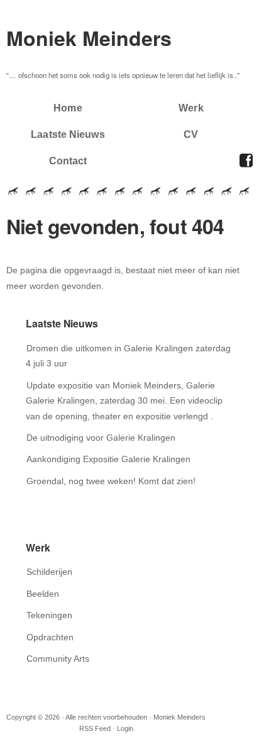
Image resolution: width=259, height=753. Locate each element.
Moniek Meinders (89, 37)
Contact (68, 161)
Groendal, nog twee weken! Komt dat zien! (111, 481)
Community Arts (57, 659)
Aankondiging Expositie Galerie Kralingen (108, 459)
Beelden (42, 594)
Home (67, 108)
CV (191, 134)
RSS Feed (95, 728)
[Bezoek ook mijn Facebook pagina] (246, 160)
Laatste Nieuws (67, 134)
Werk (191, 108)
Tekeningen (49, 615)
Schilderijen (49, 572)
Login (125, 728)
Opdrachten (50, 637)
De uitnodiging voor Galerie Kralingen (100, 438)
